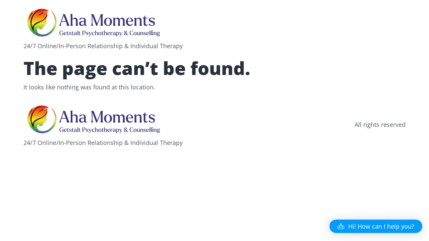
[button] (375, 226)
